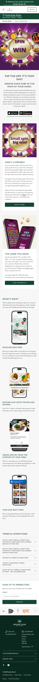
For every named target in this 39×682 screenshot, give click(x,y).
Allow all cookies (19, 369)
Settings (30, 363)
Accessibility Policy (7, 675)
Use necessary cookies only (19, 375)
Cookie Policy (18, 675)
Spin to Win (19, 204)
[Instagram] (8, 665)
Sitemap (4, 679)
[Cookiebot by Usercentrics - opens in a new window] (28, 305)
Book (32, 9)
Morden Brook (7, 21)
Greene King (7, 659)
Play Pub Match (19, 283)
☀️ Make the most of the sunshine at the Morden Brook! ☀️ (19, 3)
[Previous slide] (3, 611)
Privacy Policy (27, 675)
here (24, 195)
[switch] (34, 343)
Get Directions (26, 647)
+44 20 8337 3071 (10, 634)
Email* (5, 592)
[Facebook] (3, 665)
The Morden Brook (10, 653)
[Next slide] (35, 611)
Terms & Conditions (14, 679)
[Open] (3, 9)
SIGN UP (19, 602)
